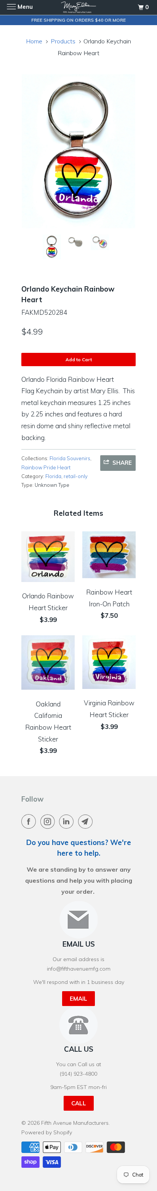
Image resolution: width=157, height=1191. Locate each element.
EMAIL (78, 998)
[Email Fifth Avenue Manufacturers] (87, 821)
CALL (78, 1103)
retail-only (76, 476)
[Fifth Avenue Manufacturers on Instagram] (49, 821)
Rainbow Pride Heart (45, 467)
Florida (53, 476)
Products (63, 41)
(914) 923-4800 (78, 1073)
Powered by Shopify (46, 1132)
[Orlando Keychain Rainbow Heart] (78, 151)
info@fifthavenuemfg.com (79, 968)
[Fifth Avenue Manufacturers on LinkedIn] (68, 821)
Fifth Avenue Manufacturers (75, 1122)
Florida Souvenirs (70, 458)
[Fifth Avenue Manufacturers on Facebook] (30, 821)
